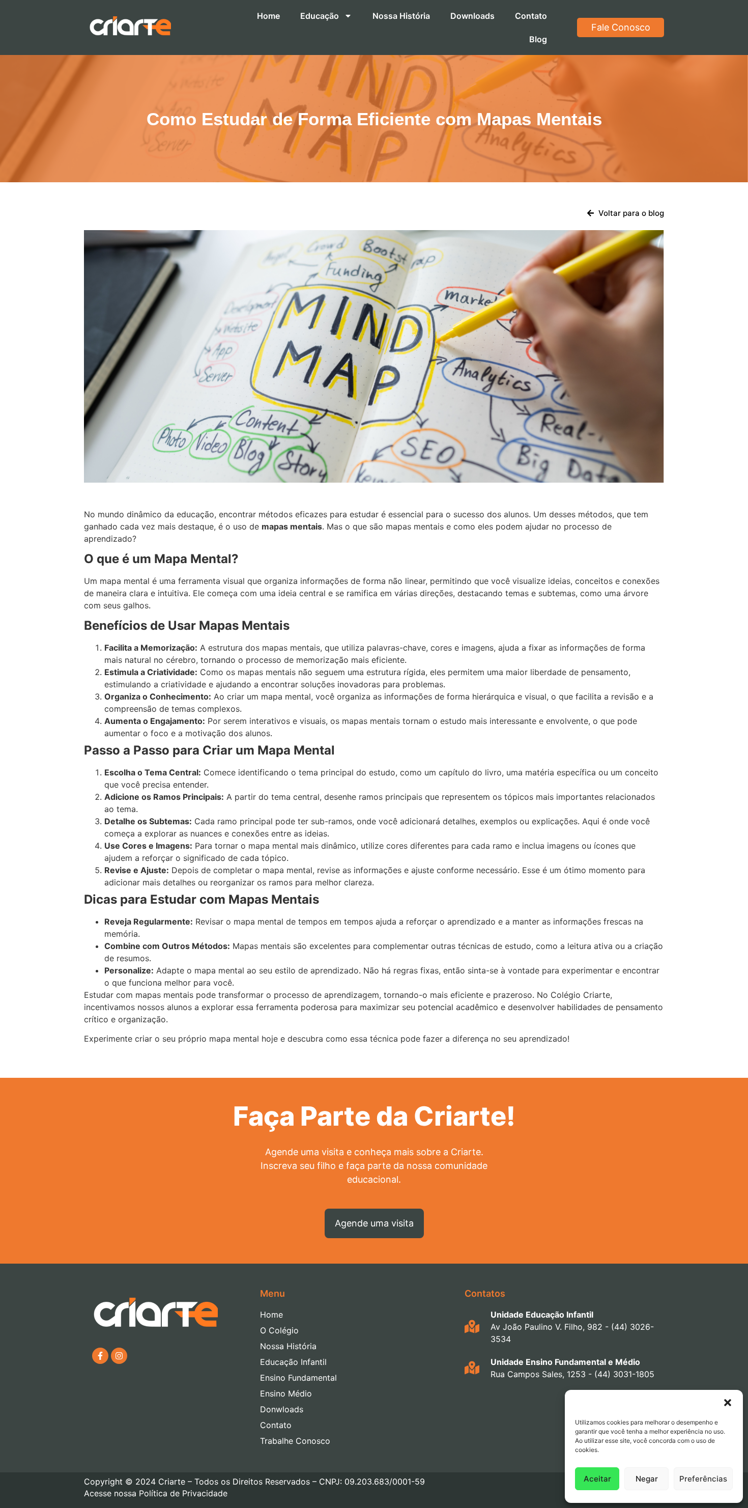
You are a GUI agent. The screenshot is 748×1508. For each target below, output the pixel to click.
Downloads (472, 16)
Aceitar (597, 1479)
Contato (531, 16)
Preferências (703, 1479)
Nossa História (401, 16)
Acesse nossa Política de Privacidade (155, 1493)
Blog (538, 39)
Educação (319, 16)
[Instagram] (119, 1356)
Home (268, 16)
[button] (728, 1403)
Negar (647, 1479)
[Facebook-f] (100, 1356)
